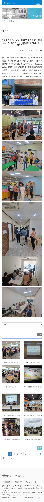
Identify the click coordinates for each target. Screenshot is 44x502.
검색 (39, 335)
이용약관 (18, 482)
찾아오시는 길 (31, 482)
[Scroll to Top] (40, 498)
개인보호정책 (7, 482)
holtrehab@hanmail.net (19, 495)
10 (4, 458)
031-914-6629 (12, 493)
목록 (39, 448)
